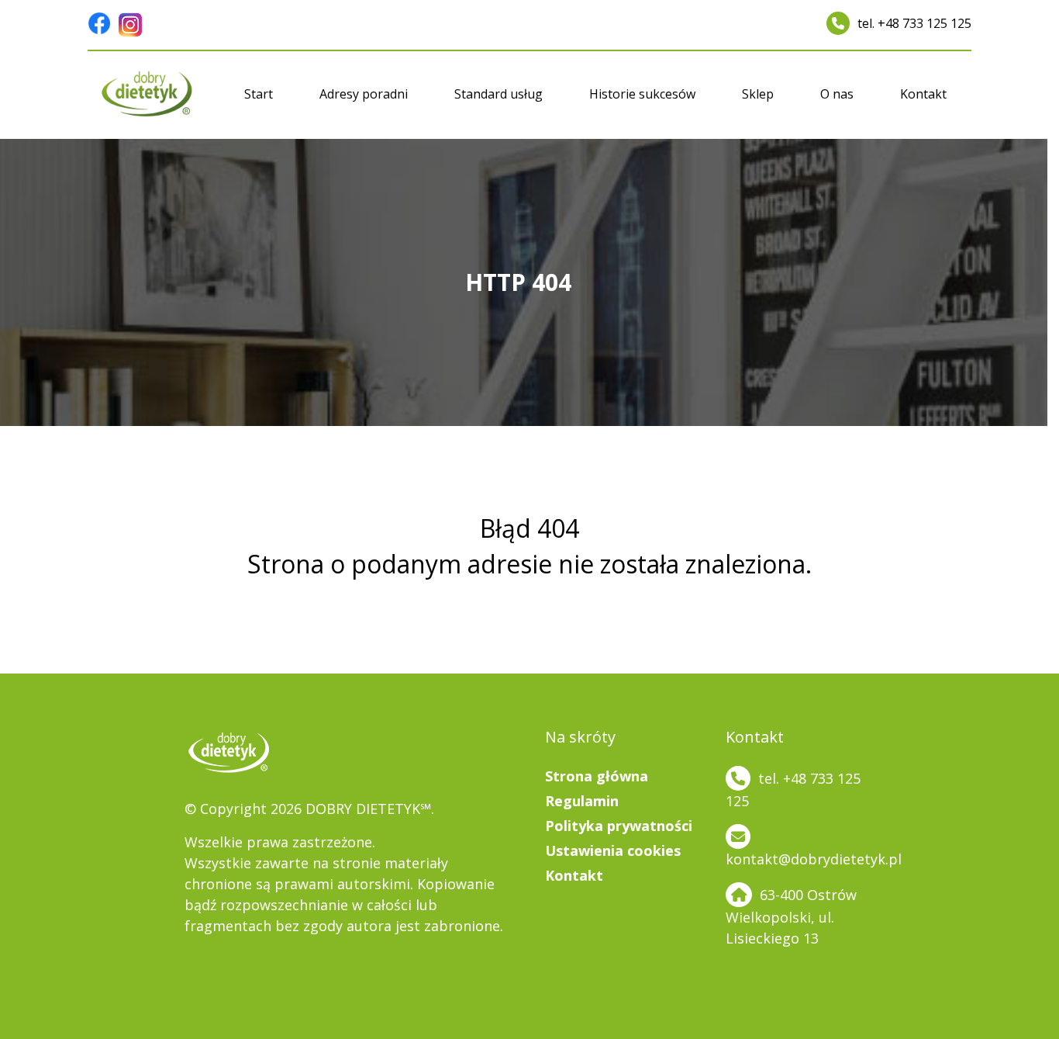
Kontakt (923, 93)
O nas (837, 93)
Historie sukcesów (642, 93)
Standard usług (498, 93)
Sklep (758, 93)
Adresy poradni (363, 93)
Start (258, 93)
